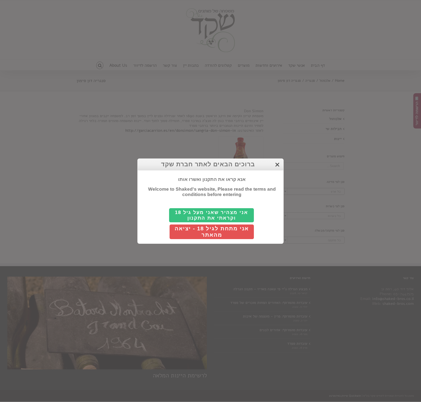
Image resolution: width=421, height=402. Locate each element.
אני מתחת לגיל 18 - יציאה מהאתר (212, 231)
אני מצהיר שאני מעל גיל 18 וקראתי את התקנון (211, 215)
